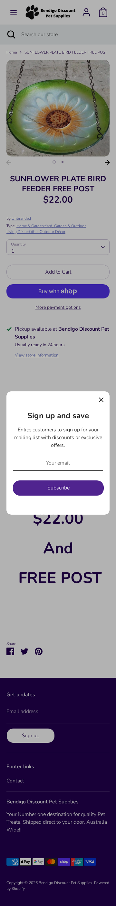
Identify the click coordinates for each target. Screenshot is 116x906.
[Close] (101, 400)
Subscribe (58, 487)
